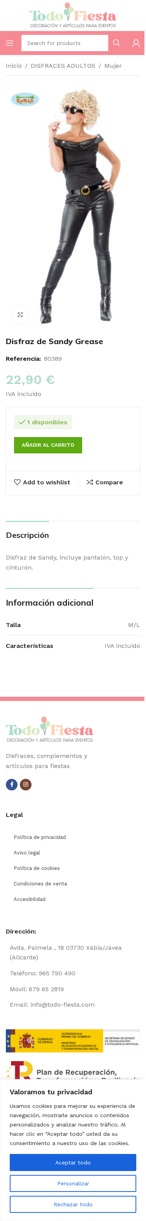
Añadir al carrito (48, 445)
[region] (73, 1150)
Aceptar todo (73, 1162)
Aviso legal (27, 853)
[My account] (136, 43)
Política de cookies (37, 868)
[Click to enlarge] (20, 314)
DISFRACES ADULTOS (63, 65)
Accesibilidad (30, 899)
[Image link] (49, 729)
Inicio (14, 65)
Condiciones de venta (40, 884)
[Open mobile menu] (10, 43)
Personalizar (73, 1183)
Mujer (113, 65)
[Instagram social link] (26, 784)
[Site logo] (73, 15)
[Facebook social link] (12, 784)
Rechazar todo (73, 1204)
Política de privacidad (40, 837)
